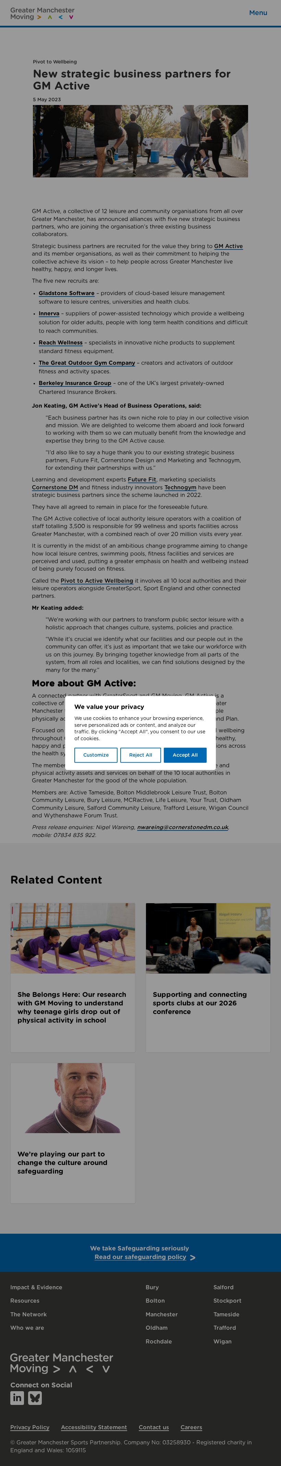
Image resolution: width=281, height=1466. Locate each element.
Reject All (140, 755)
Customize (96, 755)
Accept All (185, 755)
